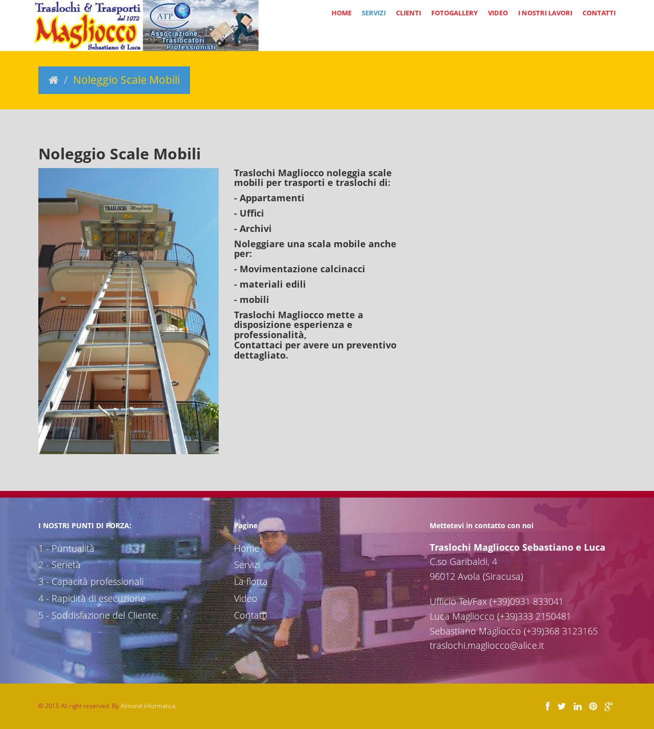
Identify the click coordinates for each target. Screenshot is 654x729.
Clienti (408, 12)
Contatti (599, 12)
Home (342, 12)
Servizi (374, 12)
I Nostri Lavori (545, 12)
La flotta (251, 581)
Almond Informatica (148, 705)
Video (498, 12)
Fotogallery (454, 12)
